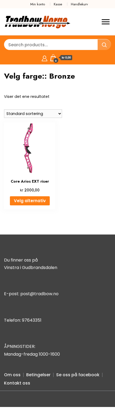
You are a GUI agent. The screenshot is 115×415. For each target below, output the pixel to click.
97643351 (31, 320)
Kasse (58, 4)
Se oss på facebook (77, 375)
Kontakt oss (17, 383)
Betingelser (38, 375)
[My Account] (44, 57)
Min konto (37, 4)
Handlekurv (79, 4)
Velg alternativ (30, 200)
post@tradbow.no (39, 294)
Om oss (12, 375)
